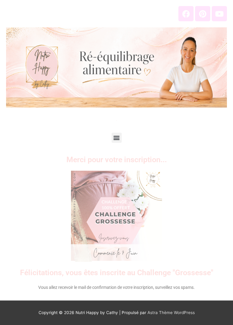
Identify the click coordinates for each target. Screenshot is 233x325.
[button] (117, 138)
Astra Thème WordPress (171, 312)
